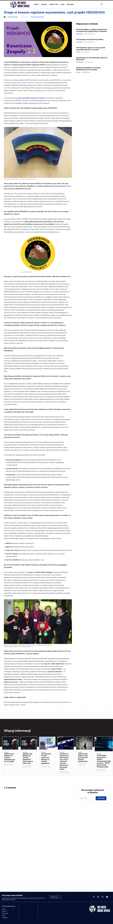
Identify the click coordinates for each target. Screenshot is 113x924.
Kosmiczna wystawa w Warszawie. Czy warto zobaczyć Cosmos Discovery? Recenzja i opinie (64, 761)
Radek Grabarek (13, 17)
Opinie (77, 52)
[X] (102, 897)
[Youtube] (107, 897)
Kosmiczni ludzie (35, 17)
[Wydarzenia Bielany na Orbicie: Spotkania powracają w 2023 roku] (29, 743)
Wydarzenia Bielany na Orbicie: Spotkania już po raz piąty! (88, 69)
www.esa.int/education (17, 531)
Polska (42, 17)
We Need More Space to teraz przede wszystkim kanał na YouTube (90, 49)
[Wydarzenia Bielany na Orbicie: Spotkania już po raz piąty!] (10, 743)
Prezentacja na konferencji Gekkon (89, 39)
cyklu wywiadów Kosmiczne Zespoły (31, 98)
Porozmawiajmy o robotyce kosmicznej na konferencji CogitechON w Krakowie (91, 30)
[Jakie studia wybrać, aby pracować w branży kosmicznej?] (84, 743)
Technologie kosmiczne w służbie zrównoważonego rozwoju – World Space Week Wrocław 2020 (104, 761)
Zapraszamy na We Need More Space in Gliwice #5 (91, 59)
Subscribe (101, 798)
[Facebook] (94, 897)
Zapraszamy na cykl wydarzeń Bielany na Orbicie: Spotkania (46, 758)
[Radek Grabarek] (5, 17)
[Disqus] (38, 813)
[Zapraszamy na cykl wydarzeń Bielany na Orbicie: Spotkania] (47, 743)
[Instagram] (98, 897)
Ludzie (80, 752)
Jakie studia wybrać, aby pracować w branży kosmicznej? (83, 757)
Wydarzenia (79, 34)
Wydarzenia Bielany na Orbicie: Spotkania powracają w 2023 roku (28, 758)
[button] (101, 4)
